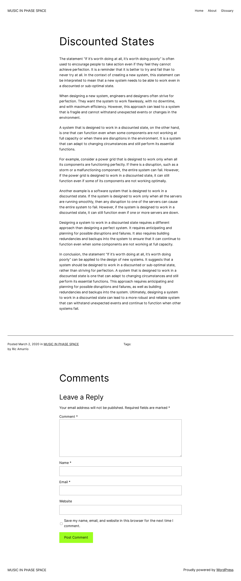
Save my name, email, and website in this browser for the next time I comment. (118, 523)
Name (65, 463)
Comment (68, 417)
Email (64, 482)
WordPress (224, 570)
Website (65, 501)
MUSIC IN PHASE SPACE (27, 11)
